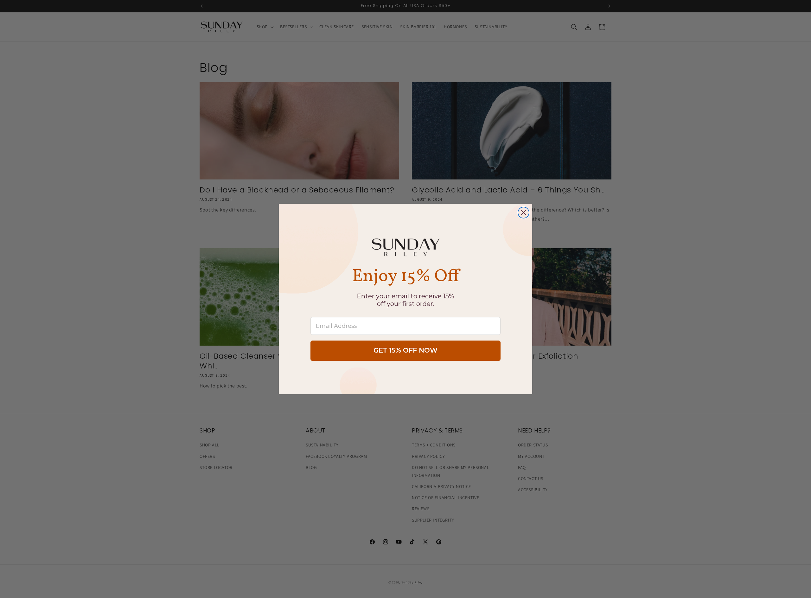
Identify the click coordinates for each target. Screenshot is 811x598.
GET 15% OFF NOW (405, 351)
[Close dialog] (523, 212)
